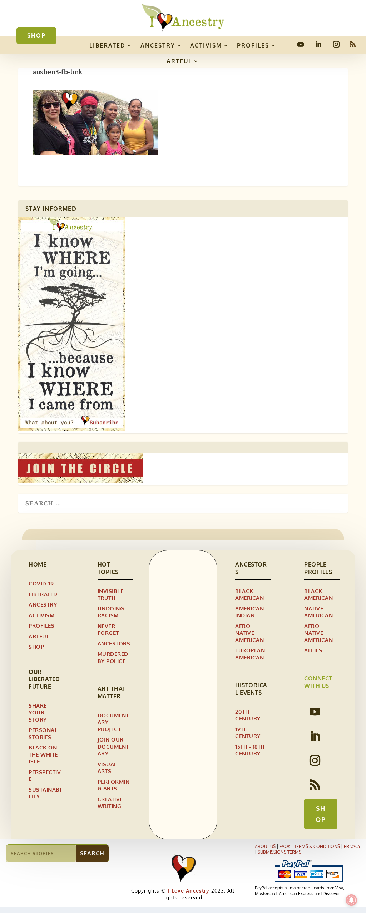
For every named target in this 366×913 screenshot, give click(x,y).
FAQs (285, 846)
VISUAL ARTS (107, 768)
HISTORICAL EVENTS (251, 689)
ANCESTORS (114, 643)
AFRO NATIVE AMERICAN (249, 633)
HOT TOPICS (108, 568)
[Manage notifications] (351, 900)
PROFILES (253, 45)
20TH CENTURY (248, 715)
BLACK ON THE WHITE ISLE (43, 754)
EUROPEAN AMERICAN (250, 654)
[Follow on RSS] (353, 44)
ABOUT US (265, 846)
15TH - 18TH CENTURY (250, 750)
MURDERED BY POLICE (113, 657)
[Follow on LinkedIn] (318, 44)
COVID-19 (41, 583)
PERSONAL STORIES (43, 733)
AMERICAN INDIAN (249, 612)
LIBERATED (107, 45)
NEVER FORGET (108, 630)
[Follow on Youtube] (300, 44)
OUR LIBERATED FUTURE (44, 679)
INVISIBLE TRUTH (111, 595)
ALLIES (313, 650)
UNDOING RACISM (111, 612)
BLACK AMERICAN (249, 595)
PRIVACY (352, 846)
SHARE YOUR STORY (38, 712)
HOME (37, 564)
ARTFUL (179, 61)
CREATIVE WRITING (110, 803)
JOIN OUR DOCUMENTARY (113, 746)
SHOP (36, 35)
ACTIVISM (206, 45)
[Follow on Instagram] (336, 44)
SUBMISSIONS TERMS (279, 852)
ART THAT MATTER (112, 692)
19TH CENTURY (248, 733)
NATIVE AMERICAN (318, 612)
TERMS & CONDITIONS (317, 846)
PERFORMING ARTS (114, 785)
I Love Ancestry (187, 891)
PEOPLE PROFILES (318, 568)
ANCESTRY (157, 45)
